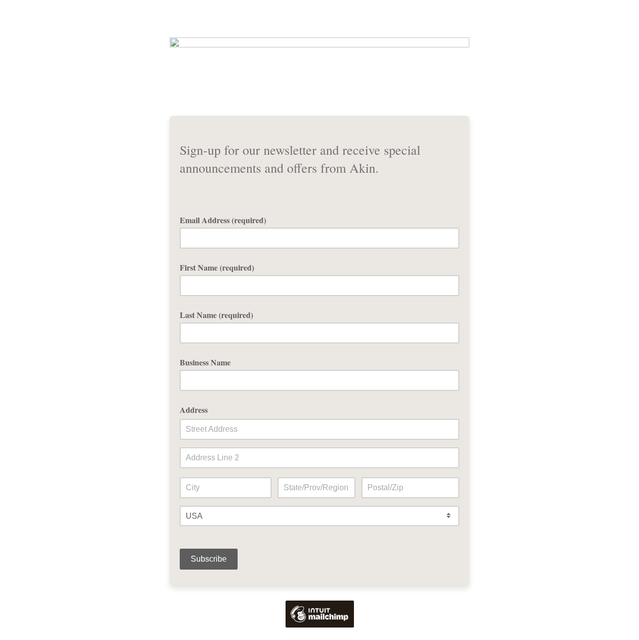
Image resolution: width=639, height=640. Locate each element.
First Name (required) (217, 267)
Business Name (205, 362)
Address (194, 409)
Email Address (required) (226, 220)
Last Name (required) (216, 314)
